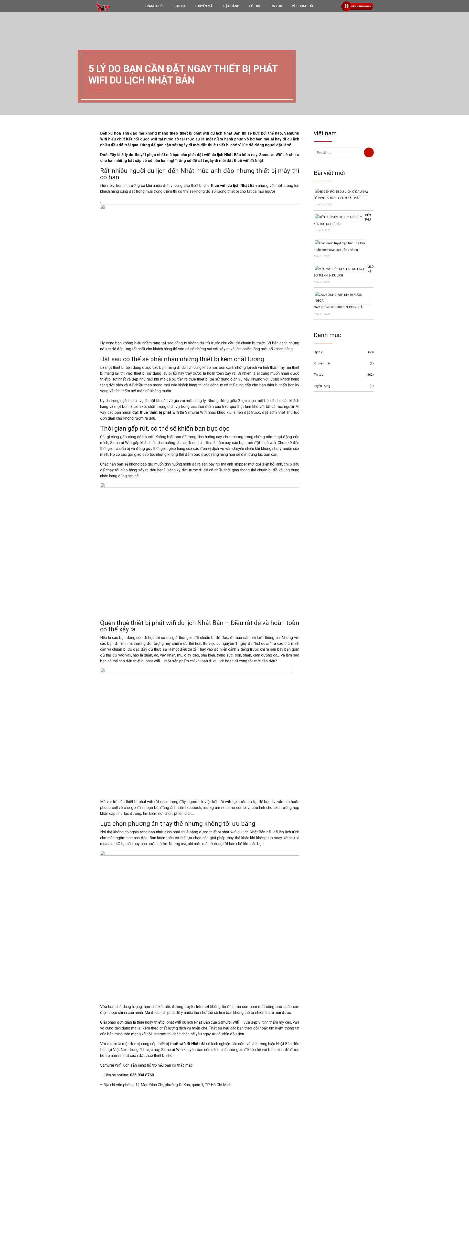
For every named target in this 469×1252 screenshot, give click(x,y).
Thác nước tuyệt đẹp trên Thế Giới (336, 250)
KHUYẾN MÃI (204, 6)
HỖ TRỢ (254, 6)
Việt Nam (296, 1196)
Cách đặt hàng (199, 1194)
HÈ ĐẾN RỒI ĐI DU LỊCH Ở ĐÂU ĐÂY (337, 198)
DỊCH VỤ (178, 6)
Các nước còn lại (301, 1211)
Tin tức (318, 374)
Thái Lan (296, 1187)
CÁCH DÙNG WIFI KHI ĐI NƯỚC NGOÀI (338, 307)
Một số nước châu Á (304, 1203)
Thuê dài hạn (299, 1219)
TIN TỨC (276, 6)
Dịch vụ (319, 352)
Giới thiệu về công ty (203, 1187)
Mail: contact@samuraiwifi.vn (108, 1187)
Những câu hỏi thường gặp (207, 1208)
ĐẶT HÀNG (231, 6)
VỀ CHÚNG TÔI (302, 6)
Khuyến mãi (322, 363)
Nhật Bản (296, 1180)
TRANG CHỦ (154, 6)
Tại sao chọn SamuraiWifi (206, 1180)
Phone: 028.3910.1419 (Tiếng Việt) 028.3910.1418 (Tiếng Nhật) (131, 1180)
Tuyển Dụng (322, 386)
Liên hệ (194, 1201)
